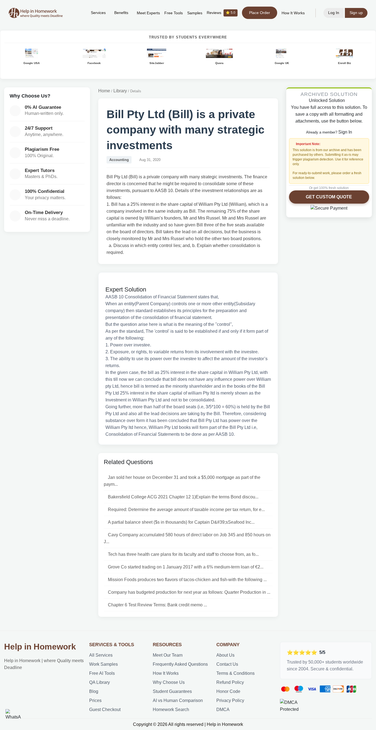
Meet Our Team (167, 655)
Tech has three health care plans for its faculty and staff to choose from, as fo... (183, 554)
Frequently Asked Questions (180, 664)
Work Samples (103, 664)
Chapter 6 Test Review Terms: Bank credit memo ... (157, 605)
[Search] (78, 13)
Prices (95, 700)
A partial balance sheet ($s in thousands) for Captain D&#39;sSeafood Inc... (181, 522)
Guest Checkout (105, 709)
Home (104, 90)
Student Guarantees (172, 691)
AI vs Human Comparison (178, 700)
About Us (225, 655)
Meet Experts (148, 13)
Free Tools (173, 13)
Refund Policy (230, 682)
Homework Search (171, 709)
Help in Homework (40, 646)
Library (120, 90)
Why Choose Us (169, 682)
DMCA (223, 709)
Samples (194, 13)
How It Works (293, 13)
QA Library (99, 682)
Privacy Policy (230, 700)
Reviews (221, 13)
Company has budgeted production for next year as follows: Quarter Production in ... (189, 592)
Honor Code (228, 691)
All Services (101, 655)
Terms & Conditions (235, 673)
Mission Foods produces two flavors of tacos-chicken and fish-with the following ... (187, 579)
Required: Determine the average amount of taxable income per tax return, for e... (186, 509)
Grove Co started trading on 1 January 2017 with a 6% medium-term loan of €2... (185, 567)
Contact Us (227, 664)
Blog (93, 691)
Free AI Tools (102, 673)
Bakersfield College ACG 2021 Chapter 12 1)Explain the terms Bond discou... (183, 497)
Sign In (345, 132)
